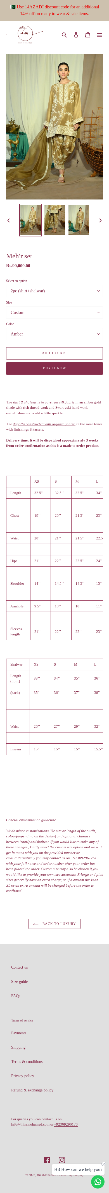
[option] (31, 220)
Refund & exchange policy (32, 1090)
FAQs (15, 996)
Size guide (19, 982)
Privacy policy (22, 1076)
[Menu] (99, 34)
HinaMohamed (46, 1174)
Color (10, 324)
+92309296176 (66, 1124)
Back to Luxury (58, 924)
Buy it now (54, 368)
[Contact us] (98, 1182)
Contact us (19, 967)
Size (9, 302)
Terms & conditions (26, 1062)
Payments (18, 1033)
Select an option (16, 281)
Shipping (18, 1047)
